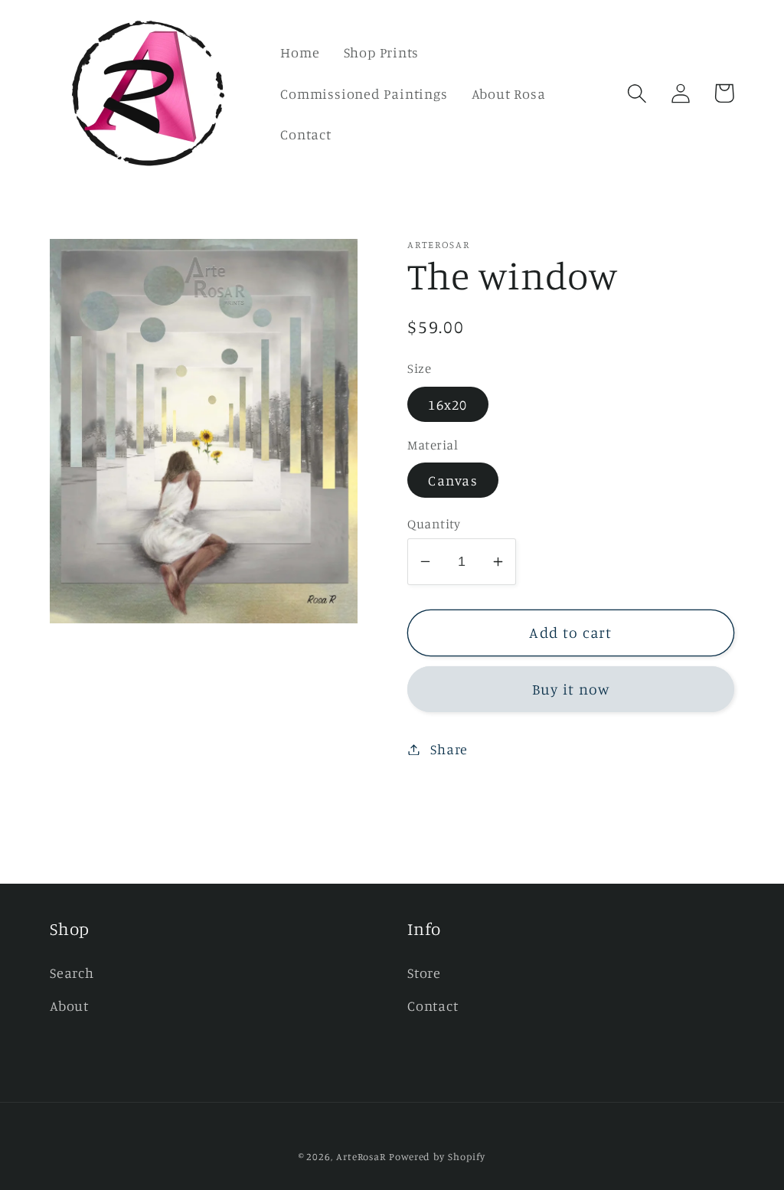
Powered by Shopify (437, 1156)
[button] (636, 93)
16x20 (448, 404)
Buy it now (571, 689)
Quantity (433, 523)
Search (72, 972)
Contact (432, 1005)
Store (424, 972)
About (69, 1005)
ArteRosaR (361, 1156)
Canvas (453, 480)
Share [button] (449, 748)
